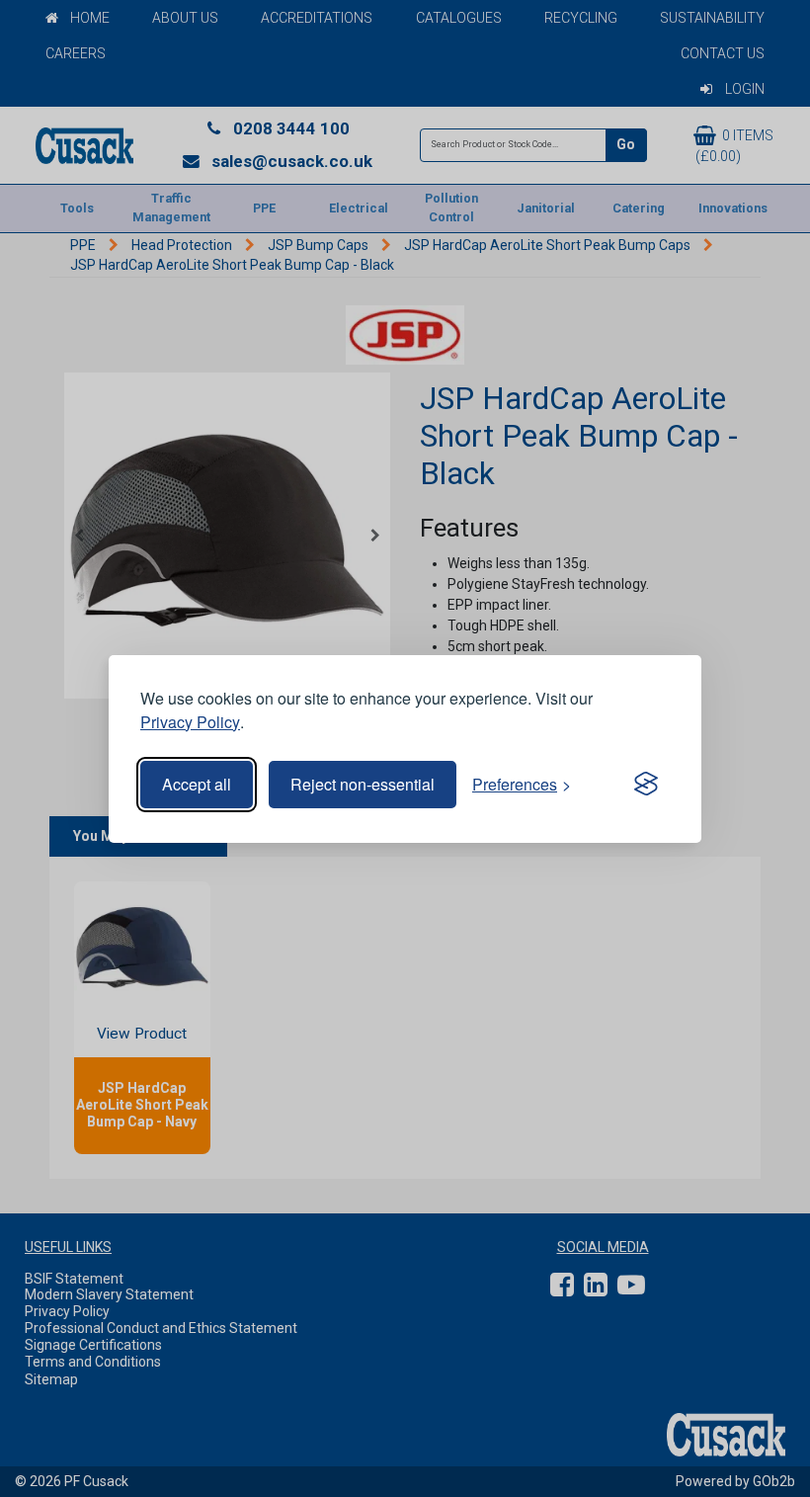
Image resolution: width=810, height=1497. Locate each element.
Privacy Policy (190, 721)
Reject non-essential (362, 784)
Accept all (196, 784)
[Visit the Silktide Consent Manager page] (646, 784)
